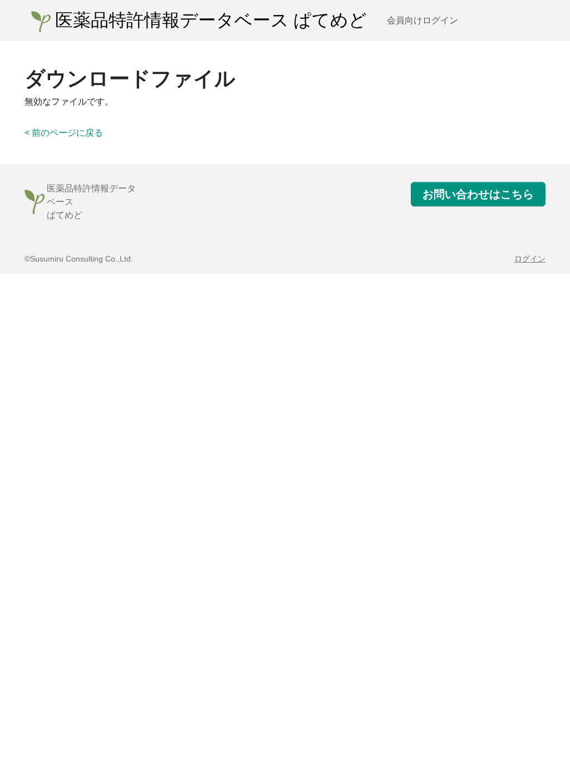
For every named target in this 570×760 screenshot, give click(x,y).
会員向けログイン (422, 20)
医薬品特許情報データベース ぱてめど (209, 20)
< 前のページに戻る (63, 132)
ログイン (530, 258)
